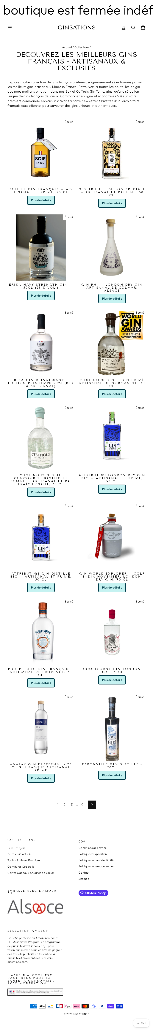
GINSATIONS (77, 27)
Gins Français (16, 848)
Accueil (67, 47)
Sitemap (84, 878)
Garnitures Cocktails (20, 866)
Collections (81, 47)
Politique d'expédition (93, 854)
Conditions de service (93, 848)
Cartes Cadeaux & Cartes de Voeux (30, 873)
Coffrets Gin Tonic (19, 854)
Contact (84, 872)
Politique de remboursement (97, 866)
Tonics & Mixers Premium (23, 860)
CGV (82, 841)
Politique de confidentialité (96, 860)
